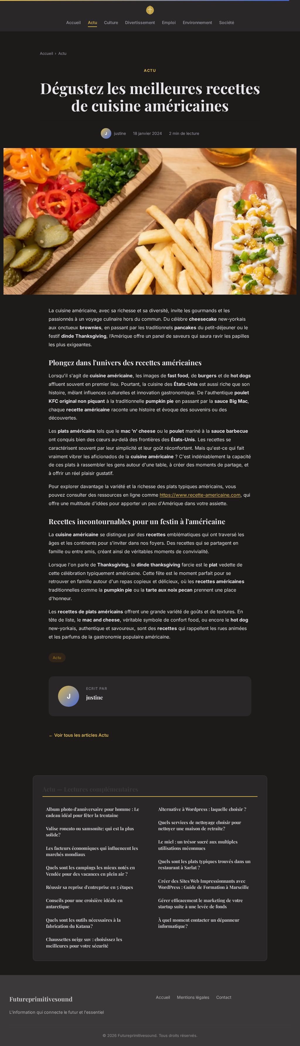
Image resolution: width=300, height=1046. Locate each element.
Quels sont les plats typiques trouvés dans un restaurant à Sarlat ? (204, 864)
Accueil (73, 22)
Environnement (197, 22)
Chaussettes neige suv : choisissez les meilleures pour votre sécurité (84, 942)
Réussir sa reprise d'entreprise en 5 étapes (89, 887)
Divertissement (140, 22)
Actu (92, 22)
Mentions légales (193, 997)
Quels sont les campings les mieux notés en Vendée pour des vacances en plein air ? (90, 871)
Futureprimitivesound (40, 999)
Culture (111, 22)
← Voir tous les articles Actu (78, 735)
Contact (223, 997)
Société (226, 22)
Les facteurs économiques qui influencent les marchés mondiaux (92, 851)
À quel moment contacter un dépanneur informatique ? (198, 923)
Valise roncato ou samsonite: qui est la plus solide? (90, 832)
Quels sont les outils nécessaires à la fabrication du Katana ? (83, 923)
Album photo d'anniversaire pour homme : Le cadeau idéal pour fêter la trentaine (92, 812)
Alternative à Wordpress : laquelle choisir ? (202, 809)
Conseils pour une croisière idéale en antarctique (84, 903)
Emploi (169, 22)
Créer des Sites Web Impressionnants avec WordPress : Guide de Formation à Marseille (203, 884)
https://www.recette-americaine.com (200, 495)
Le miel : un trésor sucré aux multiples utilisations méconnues (198, 845)
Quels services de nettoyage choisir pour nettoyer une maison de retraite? (199, 825)
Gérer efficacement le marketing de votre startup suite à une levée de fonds (200, 903)
